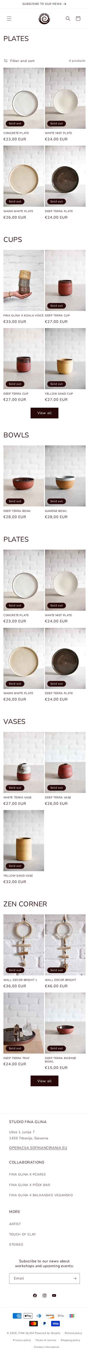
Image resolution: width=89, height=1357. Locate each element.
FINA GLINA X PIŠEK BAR (29, 1185)
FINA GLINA (26, 1333)
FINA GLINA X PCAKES (27, 1174)
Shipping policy (70, 1340)
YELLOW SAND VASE (18, 876)
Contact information (46, 1347)
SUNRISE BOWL (56, 511)
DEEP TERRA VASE (58, 797)
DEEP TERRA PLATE (59, 211)
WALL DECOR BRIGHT (60, 980)
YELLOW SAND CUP (59, 394)
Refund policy (73, 1333)
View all (44, 413)
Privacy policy (22, 1340)
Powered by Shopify (48, 1333)
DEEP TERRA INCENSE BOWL (60, 1060)
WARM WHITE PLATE (18, 211)
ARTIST (15, 1224)
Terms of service (45, 1340)
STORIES (16, 1244)
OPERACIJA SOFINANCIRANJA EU (38, 1148)
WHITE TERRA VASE (17, 797)
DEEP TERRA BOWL (17, 511)
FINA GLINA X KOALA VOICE (23, 315)
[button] (9, 18)
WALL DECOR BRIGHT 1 (20, 980)
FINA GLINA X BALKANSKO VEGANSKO (41, 1195)
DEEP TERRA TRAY (16, 1058)
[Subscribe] (75, 1278)
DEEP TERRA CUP (57, 315)
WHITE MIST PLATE (58, 133)
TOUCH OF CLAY (22, 1234)
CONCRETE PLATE (16, 133)
